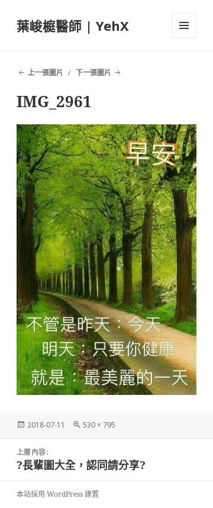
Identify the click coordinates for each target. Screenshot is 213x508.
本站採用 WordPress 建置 (58, 494)
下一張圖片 (93, 72)
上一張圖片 (45, 72)
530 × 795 (99, 425)
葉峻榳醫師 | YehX (73, 25)
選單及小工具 (184, 25)
